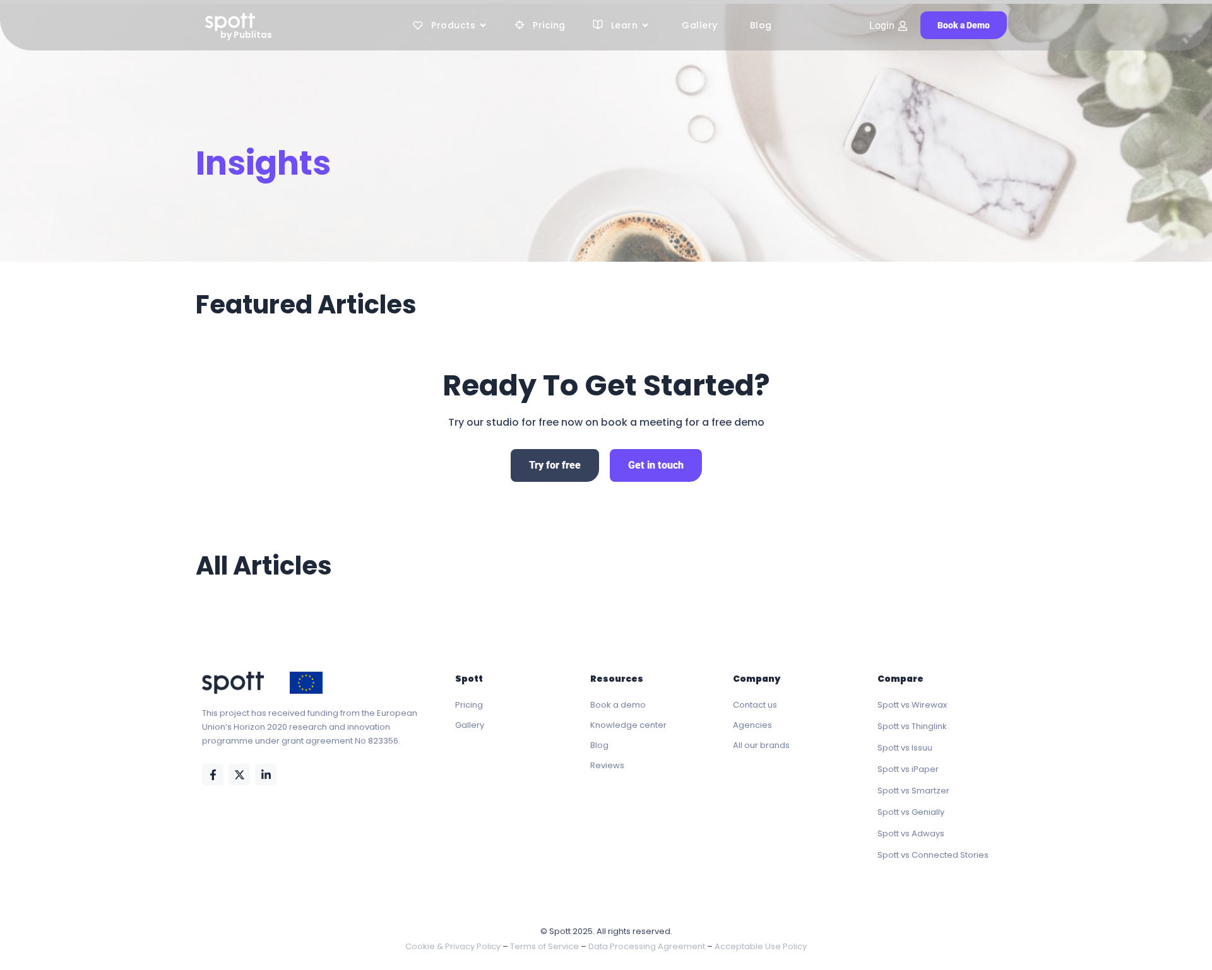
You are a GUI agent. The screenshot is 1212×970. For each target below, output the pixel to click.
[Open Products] (482, 25)
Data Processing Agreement (646, 946)
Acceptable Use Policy (761, 946)
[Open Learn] (645, 25)
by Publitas (246, 34)
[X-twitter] (239, 774)
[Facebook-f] (212, 774)
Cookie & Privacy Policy (453, 946)
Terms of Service (544, 946)
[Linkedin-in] (265, 774)
